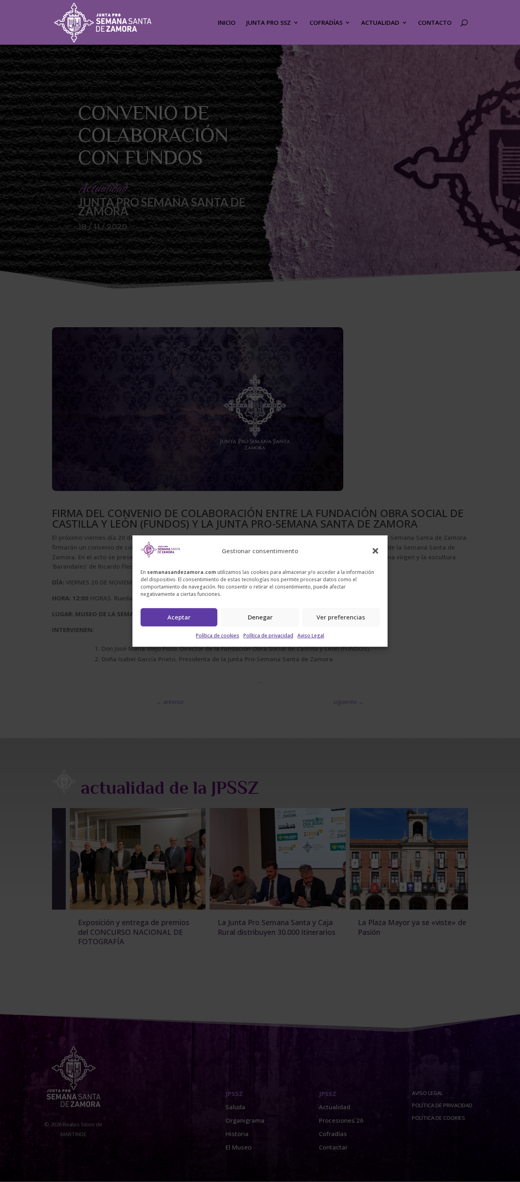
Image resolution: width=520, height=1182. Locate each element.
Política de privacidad (268, 635)
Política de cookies (217, 635)
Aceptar (179, 617)
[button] (375, 551)
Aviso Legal (310, 635)
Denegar (260, 617)
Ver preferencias (340, 617)
